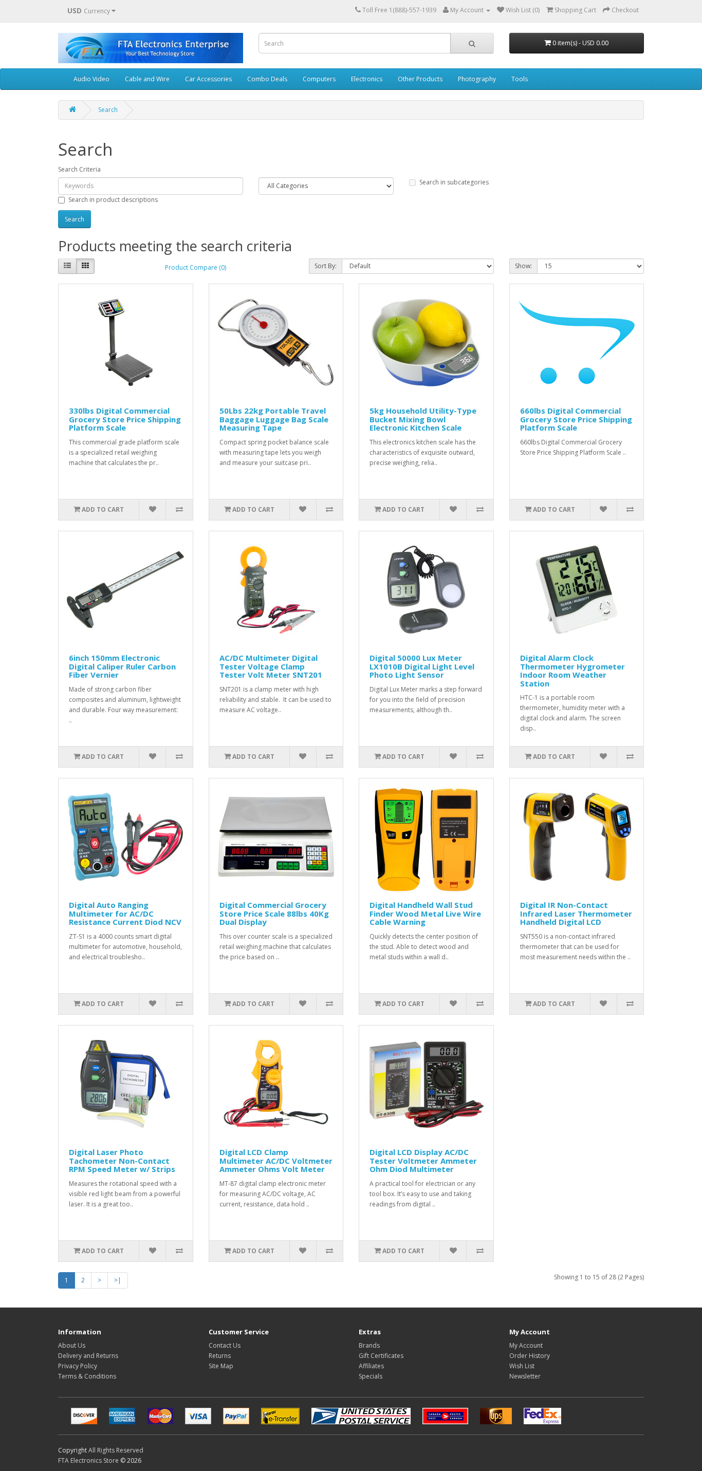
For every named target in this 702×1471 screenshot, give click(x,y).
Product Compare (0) (195, 267)
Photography (477, 79)
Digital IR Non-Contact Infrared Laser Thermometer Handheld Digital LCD (576, 913)
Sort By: (326, 266)
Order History (529, 1355)
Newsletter (525, 1376)
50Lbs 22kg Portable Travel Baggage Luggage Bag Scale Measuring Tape (273, 419)
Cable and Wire (147, 79)
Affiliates (371, 1366)
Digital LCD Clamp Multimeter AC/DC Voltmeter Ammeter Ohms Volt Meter (275, 1160)
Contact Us (225, 1345)
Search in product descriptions (113, 199)
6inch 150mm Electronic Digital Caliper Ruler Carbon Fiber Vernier (122, 666)
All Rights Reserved (115, 1450)
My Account (526, 1345)
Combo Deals (267, 79)
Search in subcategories (454, 182)
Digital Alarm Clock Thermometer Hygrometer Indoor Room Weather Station (572, 670)
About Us (71, 1345)
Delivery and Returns (88, 1355)
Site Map (221, 1366)
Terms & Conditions (87, 1376)
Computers (319, 79)
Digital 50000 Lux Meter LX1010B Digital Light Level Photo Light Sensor (422, 666)
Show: (523, 266)
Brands (369, 1345)
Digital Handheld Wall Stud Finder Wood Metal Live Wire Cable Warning (425, 913)
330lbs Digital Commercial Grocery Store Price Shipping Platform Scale (125, 419)
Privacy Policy (77, 1366)
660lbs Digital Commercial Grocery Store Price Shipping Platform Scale (576, 419)
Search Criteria (79, 169)
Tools (519, 79)
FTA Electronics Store (88, 1460)
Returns (220, 1355)
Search (108, 109)
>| (117, 1280)
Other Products (420, 79)
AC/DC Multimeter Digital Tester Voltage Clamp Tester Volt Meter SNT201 (270, 666)
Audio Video (91, 79)
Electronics (366, 79)
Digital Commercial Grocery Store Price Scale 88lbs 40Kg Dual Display (274, 913)
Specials (370, 1376)
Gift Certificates (381, 1355)
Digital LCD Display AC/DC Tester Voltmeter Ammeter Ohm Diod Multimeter (423, 1160)
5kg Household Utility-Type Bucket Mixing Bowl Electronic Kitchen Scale (423, 419)
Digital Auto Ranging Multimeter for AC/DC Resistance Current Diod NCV (125, 913)
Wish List (521, 1366)
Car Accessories (208, 79)
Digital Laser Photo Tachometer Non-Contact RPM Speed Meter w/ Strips (122, 1160)
